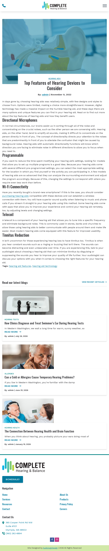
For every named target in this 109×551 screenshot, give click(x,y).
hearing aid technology (44, 266)
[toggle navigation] (104, 5)
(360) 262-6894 (14, 533)
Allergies (9, 374)
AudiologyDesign (50, 548)
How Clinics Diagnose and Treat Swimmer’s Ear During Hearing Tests (44, 323)
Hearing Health (12, 428)
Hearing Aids (54, 79)
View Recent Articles (93, 282)
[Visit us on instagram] (57, 540)
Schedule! (13, 479)
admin (45, 94)
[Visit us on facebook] (52, 540)
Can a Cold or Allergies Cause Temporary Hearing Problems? (40, 377)
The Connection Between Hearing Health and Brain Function (39, 431)
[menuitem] (25, 495)
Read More (11, 331)
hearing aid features (20, 266)
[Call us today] (4, 5)
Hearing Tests (12, 319)
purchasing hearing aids (15, 196)
